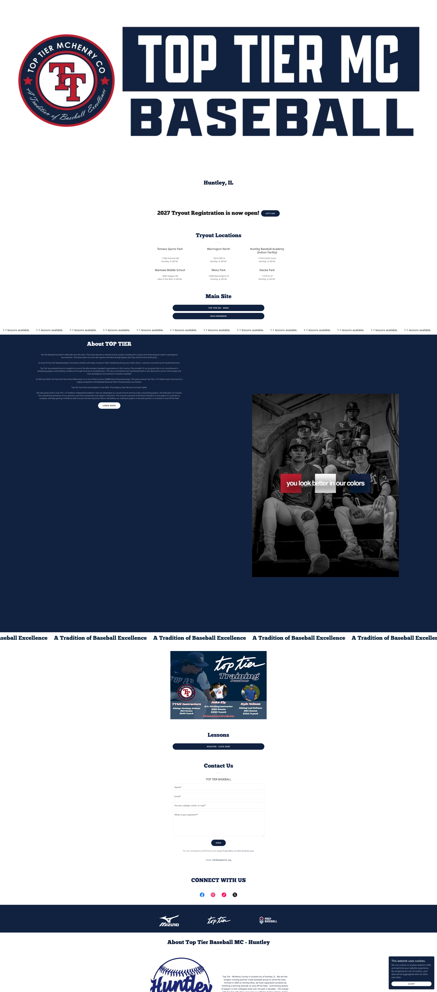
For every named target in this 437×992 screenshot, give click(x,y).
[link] (202, 895)
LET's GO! (270, 213)
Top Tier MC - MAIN (218, 308)
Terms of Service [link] (243, 851)
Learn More (109, 405)
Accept (411, 984)
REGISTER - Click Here (218, 746)
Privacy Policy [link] (228, 851)
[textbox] (218, 787)
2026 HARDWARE (218, 316)
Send (218, 843)
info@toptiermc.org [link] (221, 860)
